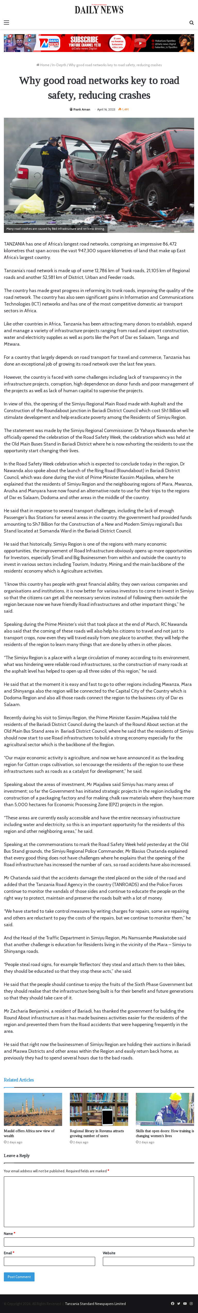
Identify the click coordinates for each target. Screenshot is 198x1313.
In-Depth (59, 65)
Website (109, 1253)
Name (9, 1234)
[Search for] (191, 22)
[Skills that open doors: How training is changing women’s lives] (165, 1109)
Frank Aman (81, 109)
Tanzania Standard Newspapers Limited (95, 1304)
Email (9, 1253)
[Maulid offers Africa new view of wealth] (33, 1109)
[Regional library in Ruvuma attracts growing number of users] (99, 1109)
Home (44, 65)
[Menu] (6, 22)
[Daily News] (99, 9)
